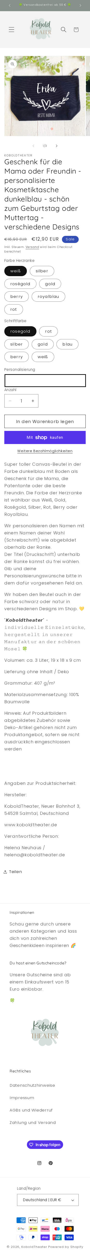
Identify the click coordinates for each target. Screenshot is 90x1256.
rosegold (20, 331)
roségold (20, 284)
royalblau (48, 296)
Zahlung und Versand (33, 1122)
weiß (15, 271)
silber (42, 271)
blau (67, 344)
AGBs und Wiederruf (31, 1110)
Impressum (22, 1098)
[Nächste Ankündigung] (80, 5)
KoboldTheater (34, 1247)
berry (16, 296)
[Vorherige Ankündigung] (9, 5)
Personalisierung (19, 369)
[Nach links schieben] (33, 145)
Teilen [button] (15, 871)
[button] (11, 29)
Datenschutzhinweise (32, 1085)
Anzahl (10, 389)
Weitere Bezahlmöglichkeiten (44, 451)
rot (13, 309)
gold (50, 284)
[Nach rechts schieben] (56, 145)
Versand (32, 247)
